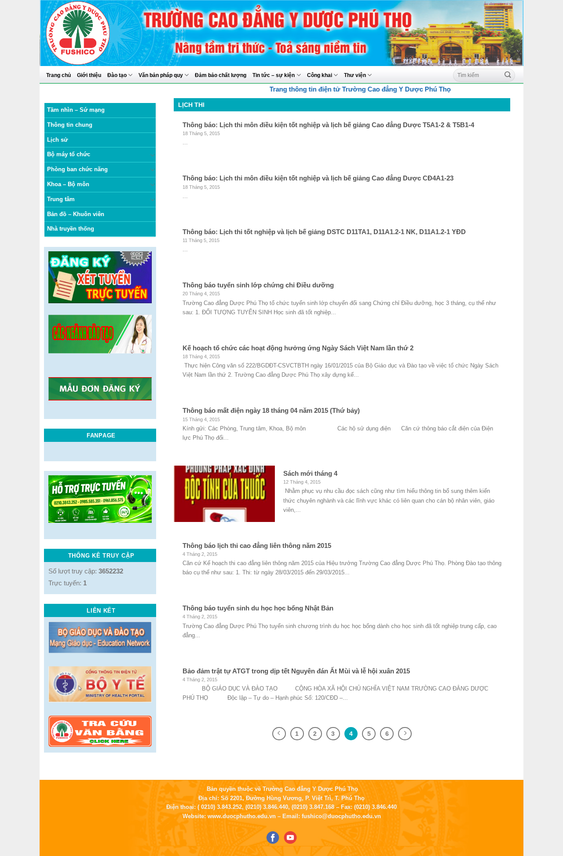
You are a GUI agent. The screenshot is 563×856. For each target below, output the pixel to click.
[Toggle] (153, 155)
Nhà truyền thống (70, 228)
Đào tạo (117, 75)
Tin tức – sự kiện (273, 75)
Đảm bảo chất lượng (220, 75)
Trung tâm (61, 199)
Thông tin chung (69, 124)
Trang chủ (58, 75)
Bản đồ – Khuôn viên (75, 214)
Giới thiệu (89, 75)
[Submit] (508, 75)
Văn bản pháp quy (161, 75)
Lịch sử (57, 139)
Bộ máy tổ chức (68, 154)
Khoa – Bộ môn (68, 184)
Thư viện (355, 75)
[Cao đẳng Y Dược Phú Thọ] (98, 33)
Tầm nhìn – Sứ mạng (76, 110)
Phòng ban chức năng (77, 169)
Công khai (319, 75)
